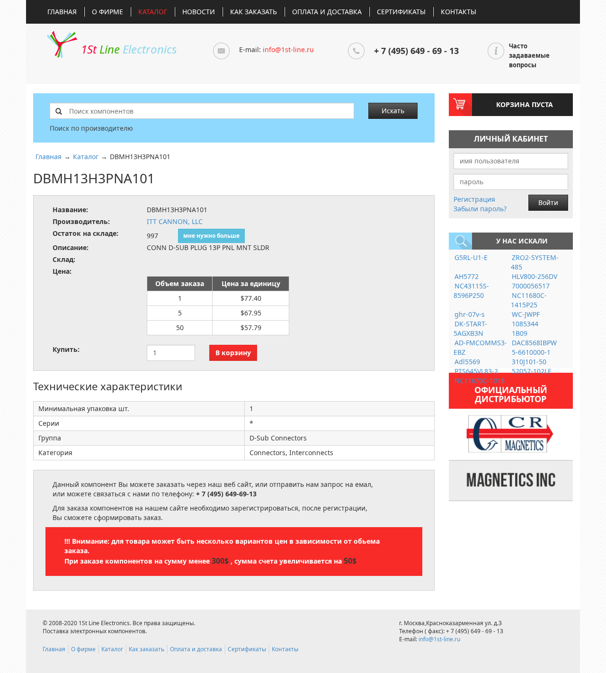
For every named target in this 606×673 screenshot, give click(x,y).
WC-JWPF (526, 314)
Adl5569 (467, 361)
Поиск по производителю (91, 128)
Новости (198, 11)
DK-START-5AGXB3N (470, 328)
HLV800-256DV (534, 276)
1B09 (519, 333)
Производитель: (81, 221)
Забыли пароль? (480, 208)
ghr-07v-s (469, 314)
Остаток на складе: (85, 233)
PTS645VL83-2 (476, 371)
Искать (393, 110)
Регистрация (474, 199)
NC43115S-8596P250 (471, 290)
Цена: (62, 271)
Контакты (458, 11)
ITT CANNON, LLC (175, 221)
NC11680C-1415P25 (529, 300)
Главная (62, 11)
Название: (70, 209)
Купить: (66, 349)
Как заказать (253, 11)
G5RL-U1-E (471, 257)
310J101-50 (529, 361)
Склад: (64, 259)
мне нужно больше (211, 236)
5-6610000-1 (531, 352)
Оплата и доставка (327, 11)
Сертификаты (401, 11)
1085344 (525, 323)
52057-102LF (531, 371)
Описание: (71, 247)
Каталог (152, 11)
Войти (548, 202)
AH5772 (466, 276)
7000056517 (531, 285)
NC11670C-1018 (479, 380)
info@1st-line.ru (288, 49)
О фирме (107, 11)
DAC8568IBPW (534, 342)
